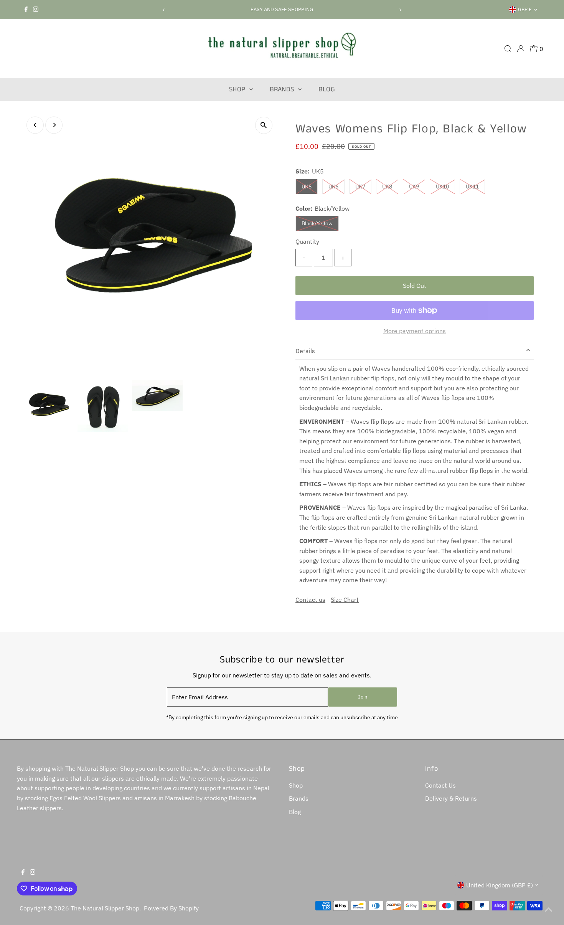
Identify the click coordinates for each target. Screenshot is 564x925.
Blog (326, 89)
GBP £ (525, 9)
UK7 (363, 186)
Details (305, 351)
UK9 (417, 186)
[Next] (400, 9)
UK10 (445, 186)
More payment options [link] (414, 331)
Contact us (310, 599)
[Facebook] (26, 9)
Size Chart (345, 599)
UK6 (336, 186)
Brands (283, 89)
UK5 (310, 186)
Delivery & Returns (451, 798)
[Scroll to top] (548, 909)
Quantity (307, 241)
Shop (238, 89)
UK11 (475, 186)
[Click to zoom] (263, 125)
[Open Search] (508, 48)
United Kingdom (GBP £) (499, 885)
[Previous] (164, 9)
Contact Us (440, 785)
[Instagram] (35, 9)
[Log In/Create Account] (520, 48)
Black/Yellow (320, 223)
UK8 (390, 186)
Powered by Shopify (171, 908)
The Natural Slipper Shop (105, 908)
